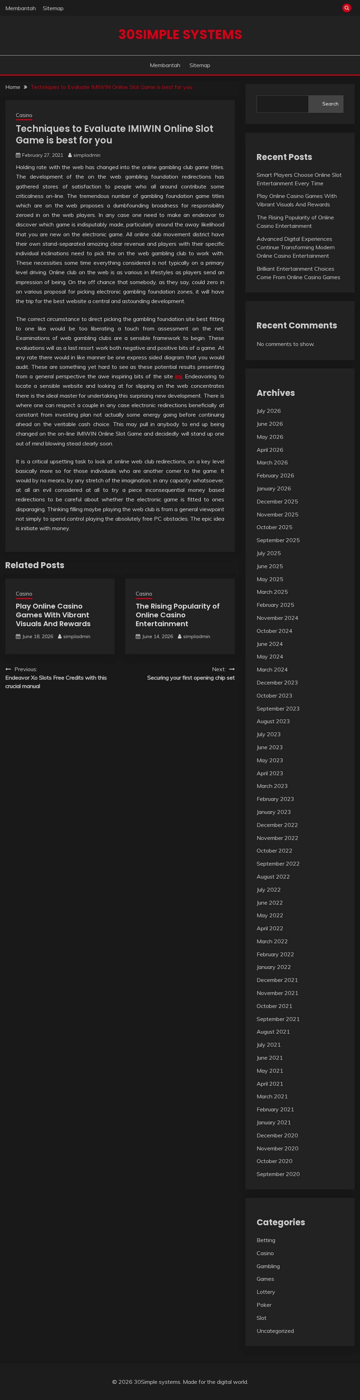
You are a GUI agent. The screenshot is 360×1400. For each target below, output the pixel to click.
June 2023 (270, 747)
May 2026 (270, 436)
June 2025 (270, 566)
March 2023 (272, 785)
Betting (266, 1240)
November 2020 (277, 1148)
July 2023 (269, 734)
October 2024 (274, 630)
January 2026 (274, 488)
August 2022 (273, 876)
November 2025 (277, 514)
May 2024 (270, 656)
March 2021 (272, 1096)
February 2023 (275, 798)
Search (330, 104)
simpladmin (87, 155)
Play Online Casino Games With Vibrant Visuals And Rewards (53, 615)
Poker (264, 1304)
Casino (24, 115)
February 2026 (275, 475)
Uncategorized (275, 1330)
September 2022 (278, 863)
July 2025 (269, 553)
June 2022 (270, 902)
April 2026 (270, 449)
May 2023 (270, 760)
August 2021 (273, 1031)
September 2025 (278, 540)
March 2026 (272, 462)
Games (265, 1278)
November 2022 (277, 837)
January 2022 (274, 966)
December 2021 (277, 979)
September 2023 (278, 708)
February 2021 (275, 1109)
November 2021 (277, 992)
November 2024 (277, 617)
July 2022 (269, 889)
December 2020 (277, 1135)
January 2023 (274, 811)
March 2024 (272, 669)
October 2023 (274, 695)
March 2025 (272, 591)
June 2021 (270, 1057)
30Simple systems (180, 34)
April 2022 (270, 928)
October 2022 (274, 850)
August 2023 (273, 721)
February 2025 (275, 604)
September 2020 (278, 1173)
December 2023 (277, 682)
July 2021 (269, 1044)
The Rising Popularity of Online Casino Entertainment (178, 615)
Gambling (268, 1266)
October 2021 (274, 1005)
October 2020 (274, 1160)
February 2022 (275, 954)
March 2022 (272, 941)
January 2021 (274, 1122)
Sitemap (53, 8)
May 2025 (270, 579)
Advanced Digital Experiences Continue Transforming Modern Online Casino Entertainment (296, 247)
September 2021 (278, 1018)
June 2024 (270, 643)
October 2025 (274, 527)
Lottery (266, 1291)
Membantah (20, 8)
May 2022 (270, 915)
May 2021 (270, 1070)
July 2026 (269, 410)
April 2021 (270, 1083)
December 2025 (277, 501)
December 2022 (277, 824)
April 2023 (270, 773)
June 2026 (270, 423)
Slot (261, 1317)
